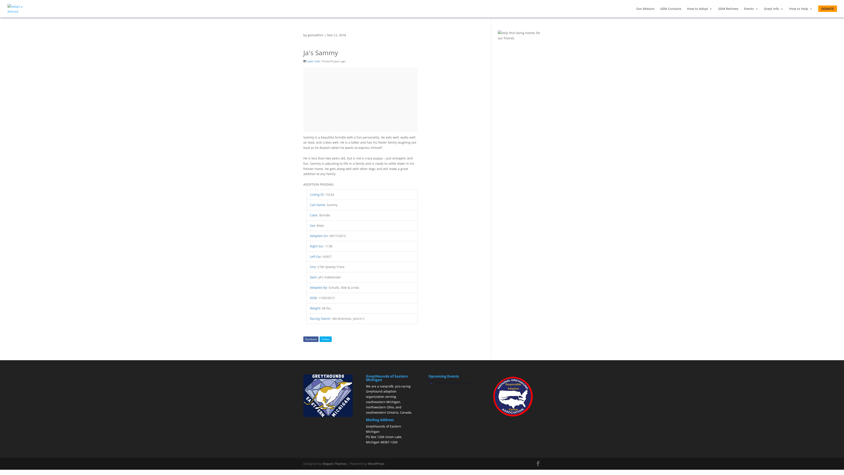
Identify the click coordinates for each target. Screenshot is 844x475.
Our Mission (645, 9)
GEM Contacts (670, 9)
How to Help (798, 9)
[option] (360, 99)
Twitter (325, 339)
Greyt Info (771, 9)
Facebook (311, 339)
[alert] (453, 382)
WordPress (376, 464)
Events (749, 9)
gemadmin (316, 35)
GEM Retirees (728, 9)
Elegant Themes (334, 464)
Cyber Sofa (313, 61)
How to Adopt (697, 9)
